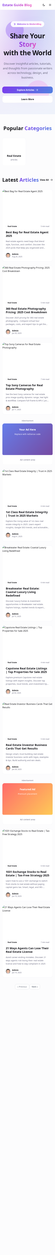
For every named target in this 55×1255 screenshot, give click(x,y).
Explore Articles (25, 89)
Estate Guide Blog (17, 5)
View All (44, 179)
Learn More (27, 99)
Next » (35, 986)
